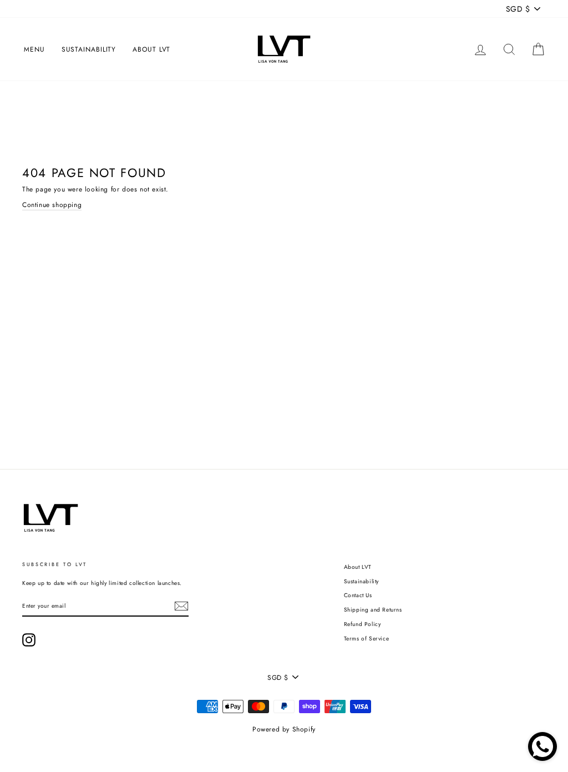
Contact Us (358, 595)
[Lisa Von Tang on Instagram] (29, 640)
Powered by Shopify (284, 729)
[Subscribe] (181, 606)
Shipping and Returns (373, 610)
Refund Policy (362, 624)
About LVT (151, 49)
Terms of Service (366, 638)
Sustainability (89, 49)
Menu (34, 49)
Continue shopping (52, 205)
